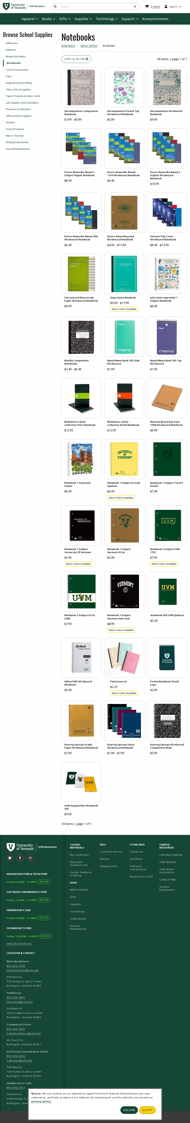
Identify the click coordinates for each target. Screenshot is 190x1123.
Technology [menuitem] (105, 19)
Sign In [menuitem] (174, 6)
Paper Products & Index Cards (23, 96)
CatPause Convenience (138, 867)
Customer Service (111, 851)
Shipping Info (108, 866)
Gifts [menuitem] (63, 19)
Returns (105, 859)
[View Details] (81, 87)
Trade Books (78, 918)
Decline (129, 1110)
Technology (77, 911)
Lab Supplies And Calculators (22, 102)
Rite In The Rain (15, 135)
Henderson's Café (141, 876)
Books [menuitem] (47, 19)
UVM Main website (172, 854)
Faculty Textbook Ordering (80, 874)
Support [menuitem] (128, 19)
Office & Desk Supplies (19, 115)
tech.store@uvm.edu (20, 1001)
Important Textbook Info (79, 863)
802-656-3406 (16, 1056)
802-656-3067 (16, 997)
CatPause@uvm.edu (19, 1060)
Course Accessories (17, 69)
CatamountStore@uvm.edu (24, 1033)
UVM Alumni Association (172, 871)
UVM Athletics (172, 862)
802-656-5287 (16, 1029)
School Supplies (89, 45)
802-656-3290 (16, 965)
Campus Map (172, 879)
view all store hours (19, 943)
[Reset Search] (135, 7)
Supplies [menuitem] (81, 19)
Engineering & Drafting (19, 82)
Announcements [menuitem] (155, 19)
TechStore (136, 859)
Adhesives (12, 43)
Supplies (75, 904)
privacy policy (41, 1101)
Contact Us (136, 851)
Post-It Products (15, 129)
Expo (9, 76)
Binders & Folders (16, 56)
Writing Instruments (17, 142)
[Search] (55, 7)
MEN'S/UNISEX (79, 889)
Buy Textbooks (79, 854)
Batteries (11, 49)
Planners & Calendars (18, 109)
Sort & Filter (75, 59)
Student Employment (172, 888)
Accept (147, 1110)
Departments (68, 45)
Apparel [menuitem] (28, 19)
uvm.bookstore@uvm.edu (23, 970)
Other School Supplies (18, 89)
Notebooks (14, 63)
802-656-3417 (16, 1087)
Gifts (73, 897)
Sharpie (10, 122)
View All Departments (18, 149)
